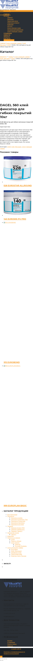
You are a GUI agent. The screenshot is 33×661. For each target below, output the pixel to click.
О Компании (11, 642)
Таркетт (13, 534)
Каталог (9, 640)
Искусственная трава (14, 28)
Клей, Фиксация (16, 147)
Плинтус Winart (16, 541)
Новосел (17, 544)
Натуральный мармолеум (15, 30)
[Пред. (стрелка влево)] (0, 660)
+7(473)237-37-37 (5, 11)
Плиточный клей (16, 554)
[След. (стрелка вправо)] (2, 660)
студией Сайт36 (16, 649)
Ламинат (10, 17)
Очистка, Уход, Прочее (18, 556)
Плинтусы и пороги (13, 23)
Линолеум (10, 19)
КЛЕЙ (9, 45)
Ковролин (10, 24)
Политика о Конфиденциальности (14, 652)
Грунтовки (14, 549)
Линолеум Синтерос (18, 523)
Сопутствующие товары (14, 31)
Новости (10, 646)
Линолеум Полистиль (18, 521)
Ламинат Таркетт (16, 531)
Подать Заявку (12, 644)
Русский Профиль (21, 546)
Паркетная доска (12, 21)
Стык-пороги (15, 543)
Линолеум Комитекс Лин (19, 519)
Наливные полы (16, 553)
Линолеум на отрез (17, 524)
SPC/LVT (9, 26)
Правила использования (11, 653)
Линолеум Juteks (16, 518)
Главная (2, 43)
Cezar (13, 539)
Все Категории (12, 514)
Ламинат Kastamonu (18, 529)
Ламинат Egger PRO (18, 528)
